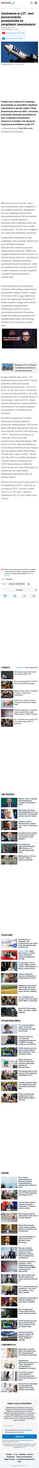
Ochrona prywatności (24, 1457)
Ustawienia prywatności (25, 1459)
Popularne (19, 667)
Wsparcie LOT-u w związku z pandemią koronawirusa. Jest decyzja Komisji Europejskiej (25, 368)
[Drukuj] (15, 596)
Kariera (30, 1454)
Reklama (22, 1454)
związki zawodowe (17, 584)
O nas (16, 1454)
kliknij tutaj (22, 1447)
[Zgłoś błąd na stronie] (34, 596)
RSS (19, 1462)
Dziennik (3, 8)
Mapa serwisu (10, 1459)
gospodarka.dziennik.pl (15, 8)
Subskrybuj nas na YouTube (15, 33)
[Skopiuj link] (24, 596)
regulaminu (28, 1430)
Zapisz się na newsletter (14, 38)
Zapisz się (19, 1436)
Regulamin (11, 1457)
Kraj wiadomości (31, 667)
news (26, 8)
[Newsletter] (5, 596)
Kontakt (9, 1454)
